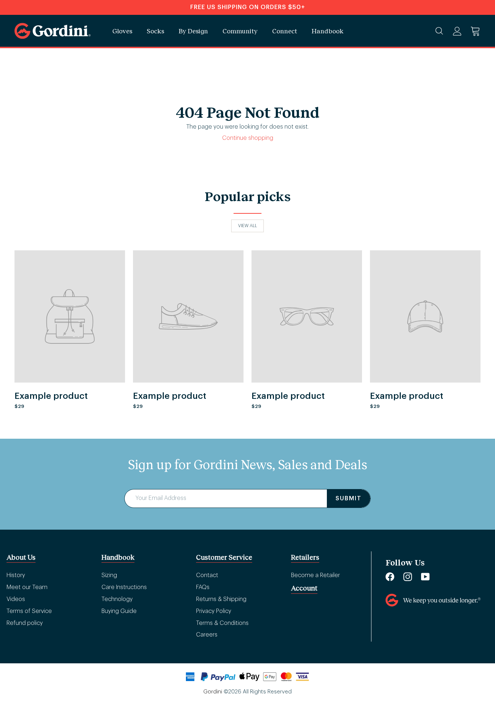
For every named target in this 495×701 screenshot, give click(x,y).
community (240, 31)
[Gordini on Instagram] (407, 576)
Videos (16, 599)
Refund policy (25, 623)
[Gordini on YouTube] (425, 576)
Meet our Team (27, 587)
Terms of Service (29, 611)
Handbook (328, 31)
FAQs (202, 587)
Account (304, 588)
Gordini (212, 691)
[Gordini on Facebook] (390, 576)
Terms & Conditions (222, 623)
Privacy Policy (213, 611)
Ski (344, 15)
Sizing (109, 575)
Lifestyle (351, 27)
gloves (122, 31)
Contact (207, 575)
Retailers (305, 557)
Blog (348, 24)
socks (155, 31)
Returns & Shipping (221, 599)
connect (284, 31)
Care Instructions (124, 587)
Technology (117, 599)
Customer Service (224, 557)
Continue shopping (247, 138)
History (16, 575)
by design (193, 31)
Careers (206, 635)
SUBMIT (349, 498)
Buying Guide (119, 611)
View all (247, 226)
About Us (21, 557)
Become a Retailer (315, 575)
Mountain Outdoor (364, 16)
